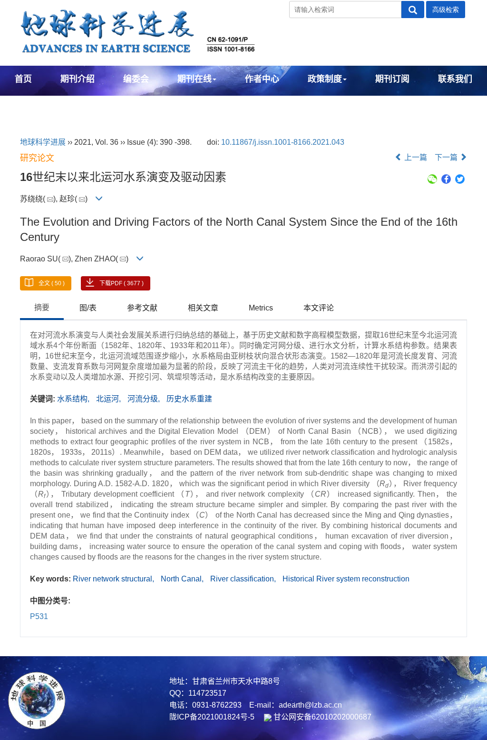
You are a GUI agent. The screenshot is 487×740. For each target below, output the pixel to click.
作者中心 (262, 79)
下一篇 (447, 157)
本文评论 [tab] (318, 308)
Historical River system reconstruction (345, 579)
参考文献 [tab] (142, 308)
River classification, (244, 579)
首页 (23, 79)
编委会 (136, 79)
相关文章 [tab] (203, 308)
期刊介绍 (77, 79)
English (30, 105)
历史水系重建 (189, 399)
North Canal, (183, 579)
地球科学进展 (43, 142)
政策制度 (325, 79)
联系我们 (455, 79)
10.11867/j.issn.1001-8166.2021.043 (282, 142)
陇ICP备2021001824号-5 (211, 717)
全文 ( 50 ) (52, 283)
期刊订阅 (392, 79)
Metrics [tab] (261, 308)
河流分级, (144, 399)
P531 (39, 616)
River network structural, (114, 579)
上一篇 (414, 157)
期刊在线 (194, 79)
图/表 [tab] (88, 308)
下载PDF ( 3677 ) (121, 283)
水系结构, (74, 399)
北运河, (109, 399)
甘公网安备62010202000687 (321, 717)
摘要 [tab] (41, 307)
